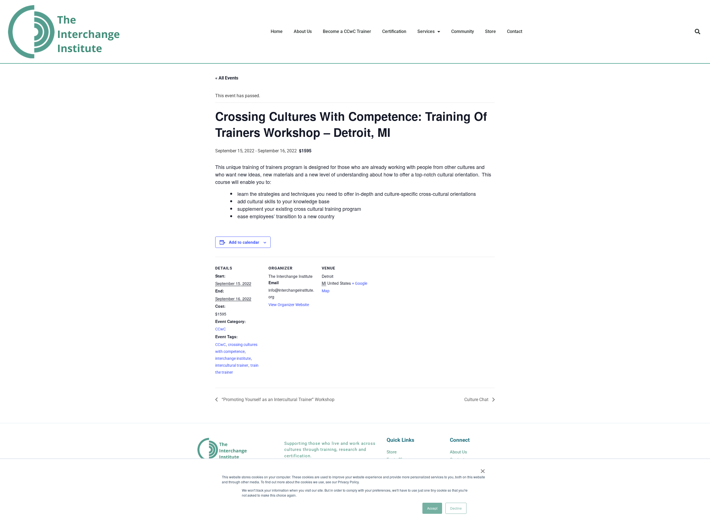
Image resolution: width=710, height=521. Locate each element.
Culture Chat (477, 399)
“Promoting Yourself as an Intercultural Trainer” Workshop (277, 399)
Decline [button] (456, 508)
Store (490, 31)
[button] (697, 31)
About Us (303, 31)
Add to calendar (244, 242)
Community (462, 31)
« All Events (226, 78)
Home (277, 31)
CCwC (220, 329)
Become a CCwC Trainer (347, 31)
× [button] (483, 469)
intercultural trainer (231, 365)
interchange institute (233, 358)
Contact (514, 31)
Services (426, 31)
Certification (394, 31)
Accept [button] (432, 508)
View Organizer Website (288, 304)
